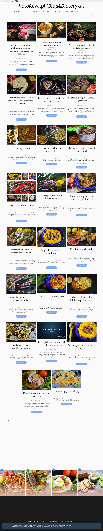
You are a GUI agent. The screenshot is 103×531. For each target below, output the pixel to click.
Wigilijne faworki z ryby (82, 249)
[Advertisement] (51, 437)
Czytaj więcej (21, 69)
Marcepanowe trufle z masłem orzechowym (21, 251)
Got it (88, 526)
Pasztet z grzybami (21, 148)
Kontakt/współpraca (39, 521)
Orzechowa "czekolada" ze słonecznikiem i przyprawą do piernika (21, 100)
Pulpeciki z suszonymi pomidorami (51, 252)
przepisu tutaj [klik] (83, 357)
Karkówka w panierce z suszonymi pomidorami (81, 198)
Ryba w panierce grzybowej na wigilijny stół (51, 99)
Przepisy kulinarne (21, 11)
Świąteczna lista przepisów (21, 205)
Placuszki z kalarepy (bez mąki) (51, 298)
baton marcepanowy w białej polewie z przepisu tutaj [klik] (21, 261)
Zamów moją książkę (45, 14)
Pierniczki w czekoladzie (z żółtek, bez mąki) (81, 46)
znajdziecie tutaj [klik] (75, 309)
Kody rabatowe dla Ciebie (75, 11)
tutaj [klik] (30, 214)
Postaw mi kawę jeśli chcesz (68, 521)
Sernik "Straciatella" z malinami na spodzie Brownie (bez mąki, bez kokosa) (21, 49)
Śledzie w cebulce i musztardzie (51, 150)
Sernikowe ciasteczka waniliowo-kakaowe (21, 347)
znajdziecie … (92, 58)
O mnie (58, 14)
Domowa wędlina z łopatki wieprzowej (36, 394)
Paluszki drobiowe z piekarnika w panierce (51, 43)
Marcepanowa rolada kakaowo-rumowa (51, 197)
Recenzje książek (58, 11)
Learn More (79, 526)
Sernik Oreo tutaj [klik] (16, 64)
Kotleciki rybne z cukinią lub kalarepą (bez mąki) (81, 299)
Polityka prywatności (52, 521)
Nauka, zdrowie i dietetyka (40, 11)
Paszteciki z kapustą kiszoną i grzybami (81, 99)
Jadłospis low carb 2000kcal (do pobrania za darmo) (51, 343)
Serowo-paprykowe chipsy (67, 391)
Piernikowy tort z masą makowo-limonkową (21, 299)
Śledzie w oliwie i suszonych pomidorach (81, 150)
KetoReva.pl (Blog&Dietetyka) (51, 6)
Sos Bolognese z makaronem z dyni (81, 347)
